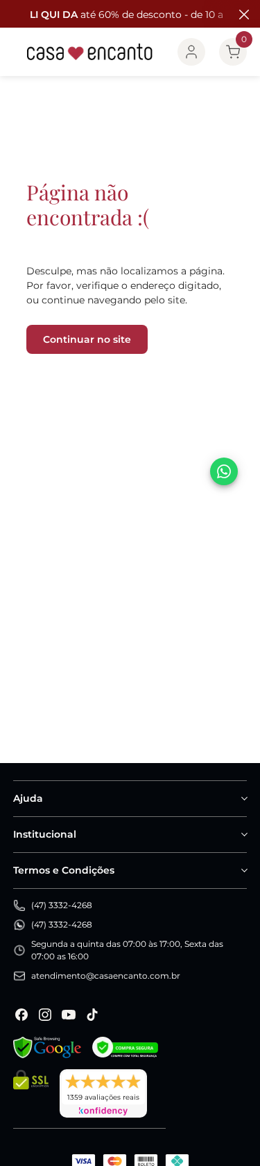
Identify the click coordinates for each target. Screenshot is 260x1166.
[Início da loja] (90, 52)
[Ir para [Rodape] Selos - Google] (47, 1047)
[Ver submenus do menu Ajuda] (243, 798)
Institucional (44, 834)
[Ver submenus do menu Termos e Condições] (243, 870)
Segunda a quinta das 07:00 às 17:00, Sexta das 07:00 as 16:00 (127, 950)
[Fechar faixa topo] (242, 14)
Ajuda (28, 798)
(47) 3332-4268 (61, 905)
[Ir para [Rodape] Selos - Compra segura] (125, 1047)
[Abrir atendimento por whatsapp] (224, 471)
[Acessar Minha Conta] (191, 52)
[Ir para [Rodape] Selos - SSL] (31, 1093)
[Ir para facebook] (21, 1014)
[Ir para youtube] (68, 1014)
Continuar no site (87, 339)
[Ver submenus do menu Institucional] (243, 834)
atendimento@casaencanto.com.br (105, 975)
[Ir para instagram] (45, 1014)
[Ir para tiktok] (92, 1014)
